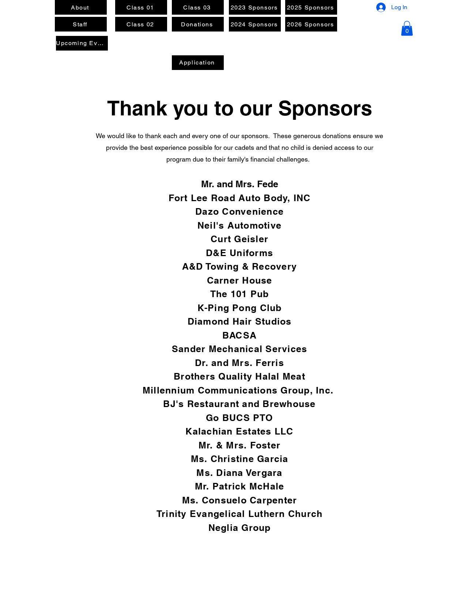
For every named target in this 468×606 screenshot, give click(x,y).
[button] (407, 28)
